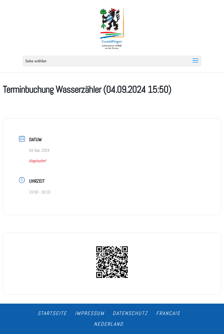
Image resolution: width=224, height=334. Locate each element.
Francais (168, 313)
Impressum (89, 313)
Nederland (108, 324)
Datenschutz (130, 313)
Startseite (52, 313)
